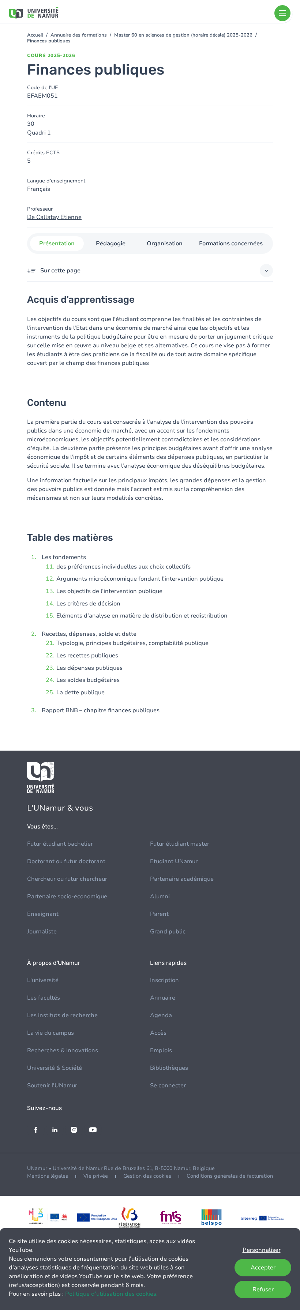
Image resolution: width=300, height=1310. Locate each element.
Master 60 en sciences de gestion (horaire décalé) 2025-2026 (183, 35)
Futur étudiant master (179, 844)
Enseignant (43, 914)
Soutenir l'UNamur (52, 1085)
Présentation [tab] (57, 243)
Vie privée (95, 1176)
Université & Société (54, 1068)
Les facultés (43, 998)
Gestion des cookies (147, 1176)
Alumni (160, 896)
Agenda (161, 1015)
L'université (43, 980)
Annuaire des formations (78, 35)
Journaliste (42, 932)
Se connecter (168, 1085)
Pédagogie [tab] (110, 243)
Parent (159, 914)
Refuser (263, 1290)
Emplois (161, 1050)
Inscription (164, 980)
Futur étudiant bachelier (60, 844)
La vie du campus (50, 1033)
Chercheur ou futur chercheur (67, 879)
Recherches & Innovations (62, 1050)
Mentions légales (47, 1176)
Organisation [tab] (165, 243)
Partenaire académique (182, 879)
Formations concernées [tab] (231, 243)
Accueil (35, 35)
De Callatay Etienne (54, 217)
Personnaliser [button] (262, 1250)
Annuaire (162, 998)
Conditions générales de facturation (230, 1176)
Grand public (167, 932)
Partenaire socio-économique (67, 896)
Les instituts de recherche (62, 1015)
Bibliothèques (169, 1068)
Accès (158, 1033)
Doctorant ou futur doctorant (66, 861)
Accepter (263, 1268)
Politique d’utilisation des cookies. (111, 1294)
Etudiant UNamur (174, 861)
